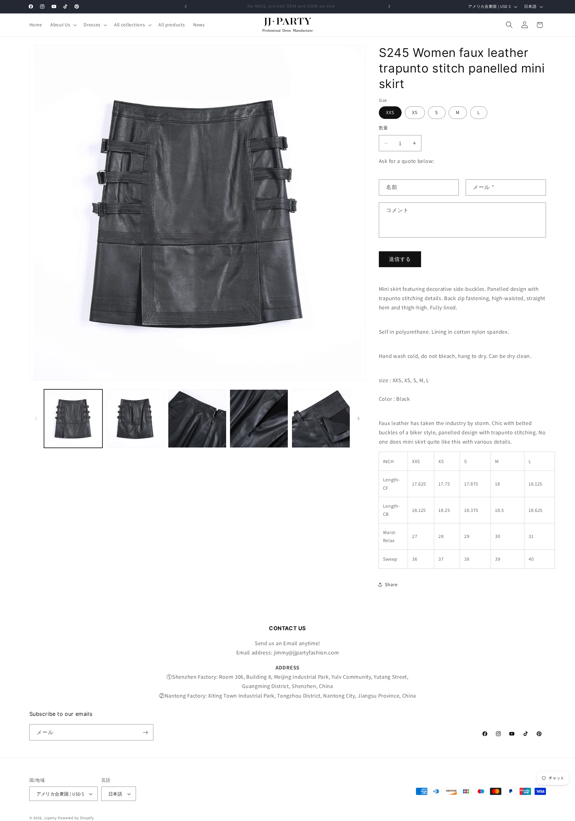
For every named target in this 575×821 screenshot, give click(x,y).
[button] (62, 25)
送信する (400, 258)
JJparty (50, 817)
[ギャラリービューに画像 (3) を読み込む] (197, 418)
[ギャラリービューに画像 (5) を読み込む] (321, 418)
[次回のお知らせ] (389, 6)
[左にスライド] (36, 418)
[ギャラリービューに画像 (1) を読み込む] (73, 418)
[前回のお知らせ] (185, 6)
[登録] (145, 733)
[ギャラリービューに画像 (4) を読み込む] (259, 418)
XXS (390, 112)
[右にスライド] (358, 418)
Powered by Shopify (76, 817)
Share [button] (391, 584)
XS (415, 112)
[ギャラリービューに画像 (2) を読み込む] (135, 418)
